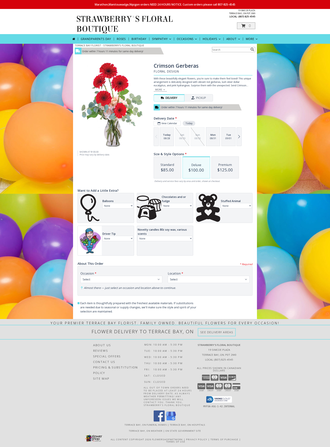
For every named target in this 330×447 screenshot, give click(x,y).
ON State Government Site (183, 430)
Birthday (138, 39)
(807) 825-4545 (246, 16)
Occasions (185, 39)
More (250, 39)
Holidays (210, 39)
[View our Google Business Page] (170, 420)
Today (188, 123)
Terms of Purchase (224, 439)
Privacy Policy (196, 439)
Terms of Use (175, 441)
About (231, 39)
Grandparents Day (96, 39)
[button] (246, 25)
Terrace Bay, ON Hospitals (187, 424)
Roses (121, 39)
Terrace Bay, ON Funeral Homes (146, 424)
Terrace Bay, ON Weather (145, 430)
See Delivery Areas (216, 332)
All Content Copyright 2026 (131, 439)
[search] (252, 49)
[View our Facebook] (159, 420)
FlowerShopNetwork (167, 439)
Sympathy (160, 39)
